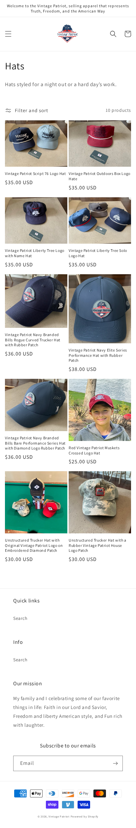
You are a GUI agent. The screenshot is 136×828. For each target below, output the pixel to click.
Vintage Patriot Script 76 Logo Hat (35, 173)
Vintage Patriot (59, 816)
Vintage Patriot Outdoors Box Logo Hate (99, 176)
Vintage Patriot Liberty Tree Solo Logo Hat (98, 253)
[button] (8, 34)
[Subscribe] (115, 763)
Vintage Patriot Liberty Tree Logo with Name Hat (34, 253)
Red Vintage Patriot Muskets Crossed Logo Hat (94, 450)
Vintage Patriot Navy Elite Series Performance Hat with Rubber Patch (98, 355)
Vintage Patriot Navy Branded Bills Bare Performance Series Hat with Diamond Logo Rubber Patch (35, 443)
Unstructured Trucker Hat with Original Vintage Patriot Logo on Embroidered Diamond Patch (34, 545)
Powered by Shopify (85, 816)
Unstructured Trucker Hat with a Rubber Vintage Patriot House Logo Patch (97, 545)
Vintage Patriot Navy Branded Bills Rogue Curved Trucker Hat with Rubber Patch (32, 339)
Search (20, 618)
